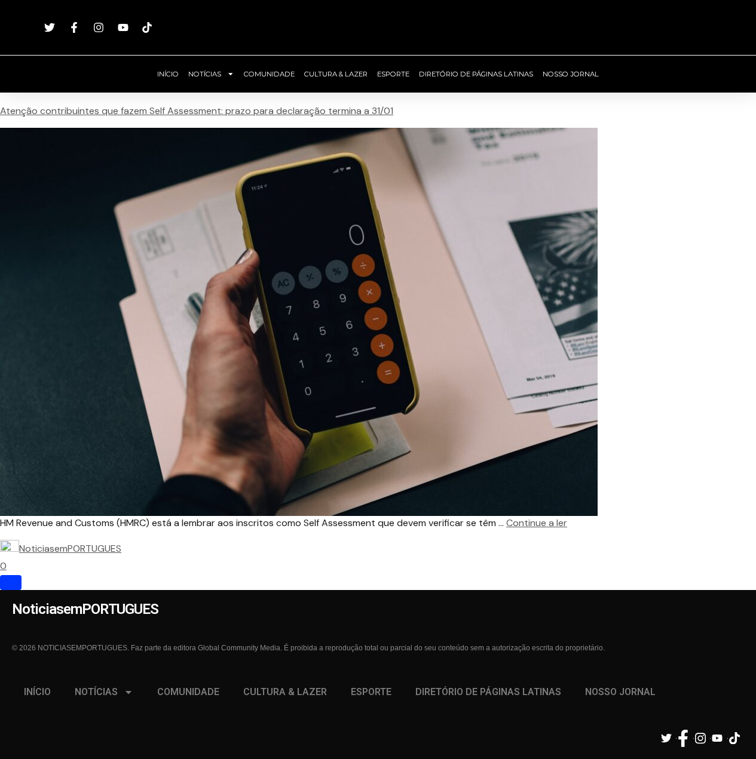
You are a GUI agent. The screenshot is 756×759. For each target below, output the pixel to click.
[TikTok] (149, 27)
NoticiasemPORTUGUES (378, 27)
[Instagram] (100, 27)
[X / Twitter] (52, 27)
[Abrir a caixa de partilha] (11, 582)
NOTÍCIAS (204, 74)
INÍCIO (168, 74)
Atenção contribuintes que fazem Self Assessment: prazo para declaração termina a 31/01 (196, 111)
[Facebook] (76, 27)
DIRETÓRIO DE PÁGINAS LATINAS (476, 74)
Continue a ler (536, 523)
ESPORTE (393, 74)
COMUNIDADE (269, 74)
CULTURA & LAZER (336, 74)
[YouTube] (125, 27)
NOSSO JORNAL (571, 74)
